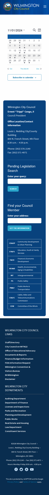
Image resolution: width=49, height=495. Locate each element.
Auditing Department (15, 398)
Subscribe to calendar (23, 77)
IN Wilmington (12, 375)
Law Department (13, 427)
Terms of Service (30, 482)
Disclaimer (10, 379)
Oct (11, 69)
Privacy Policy (13, 482)
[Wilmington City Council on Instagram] (26, 470)
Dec (37, 69)
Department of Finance (16, 402)
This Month (24, 69)
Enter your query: (17, 176)
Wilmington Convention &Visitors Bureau (17, 368)
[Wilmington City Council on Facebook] (16, 470)
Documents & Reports (16, 354)
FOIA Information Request (17, 362)
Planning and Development (18, 414)
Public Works (11, 419)
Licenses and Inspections (17, 406)
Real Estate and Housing (17, 423)
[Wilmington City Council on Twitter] (21, 470)
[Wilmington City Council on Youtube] (31, 470)
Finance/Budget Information (19, 358)
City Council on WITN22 (16, 346)
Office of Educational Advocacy (20, 350)
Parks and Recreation (15, 410)
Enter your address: (18, 215)
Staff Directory (12, 342)
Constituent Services (15, 431)
